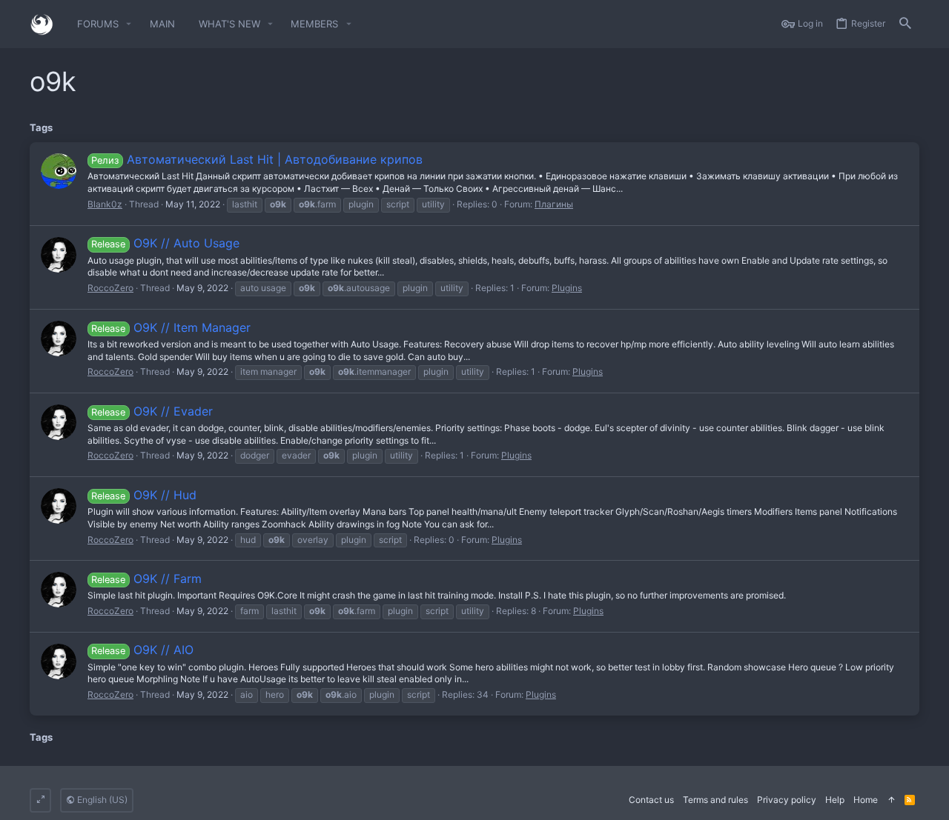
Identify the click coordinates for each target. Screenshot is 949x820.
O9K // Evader (151, 411)
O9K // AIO (142, 649)
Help (834, 799)
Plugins (567, 287)
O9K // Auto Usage (165, 243)
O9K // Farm (146, 578)
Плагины (554, 204)
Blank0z (104, 204)
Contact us (651, 799)
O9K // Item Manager (170, 327)
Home (865, 799)
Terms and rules (715, 799)
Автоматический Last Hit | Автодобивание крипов (256, 159)
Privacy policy (786, 799)
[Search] (905, 24)
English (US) (101, 799)
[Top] (891, 800)
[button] (129, 24)
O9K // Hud (143, 494)
